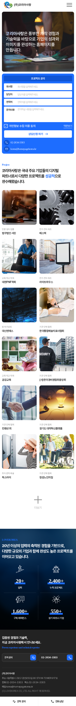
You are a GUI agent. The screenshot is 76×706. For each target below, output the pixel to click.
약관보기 (68, 125)
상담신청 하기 (35, 134)
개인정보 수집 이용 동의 (22, 126)
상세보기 (15, 210)
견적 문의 (19, 701)
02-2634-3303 (56, 658)
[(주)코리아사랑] (17, 5)
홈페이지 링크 (24, 210)
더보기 (38, 507)
